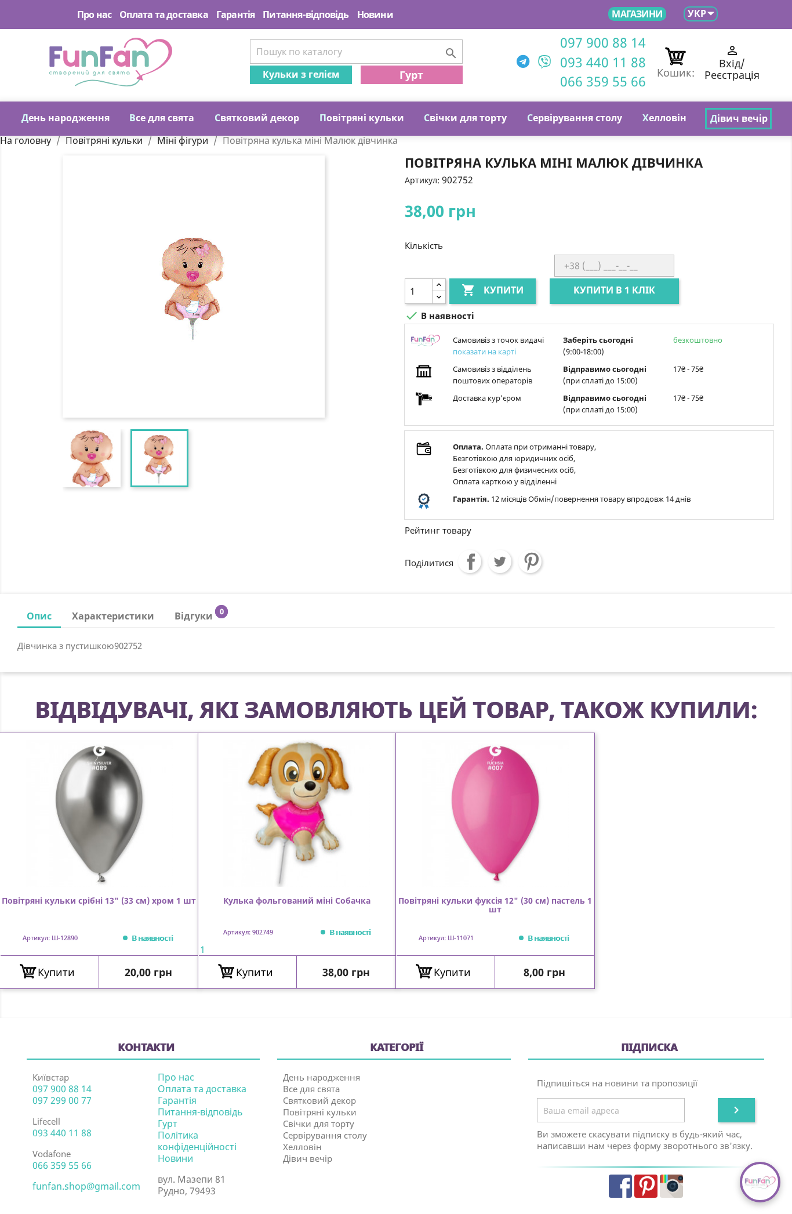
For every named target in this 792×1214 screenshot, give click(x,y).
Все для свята (311, 1089)
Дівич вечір (307, 1158)
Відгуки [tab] (199, 614)
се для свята (161, 117)
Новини (375, 14)
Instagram (671, 1186)
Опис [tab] (39, 616)
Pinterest (530, 561)
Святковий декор (319, 1100)
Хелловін (302, 1147)
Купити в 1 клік (614, 290)
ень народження (65, 117)
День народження (321, 1077)
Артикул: (422, 180)
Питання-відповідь (305, 14)
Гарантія (235, 14)
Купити (493, 290)
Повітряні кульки (320, 1112)
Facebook (620, 1186)
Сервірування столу (325, 1135)
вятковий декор (257, 117)
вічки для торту (465, 117)
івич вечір (739, 118)
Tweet (499, 561)
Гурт (411, 75)
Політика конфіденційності (197, 1141)
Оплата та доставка (163, 14)
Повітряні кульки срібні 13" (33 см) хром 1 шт (99, 901)
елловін (664, 117)
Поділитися (469, 561)
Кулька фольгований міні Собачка (296, 901)
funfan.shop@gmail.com (86, 1186)
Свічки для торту (318, 1123)
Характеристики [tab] (113, 616)
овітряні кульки (361, 117)
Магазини (637, 14)
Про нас (94, 14)
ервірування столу (574, 117)
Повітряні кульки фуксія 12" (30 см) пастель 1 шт (495, 905)
